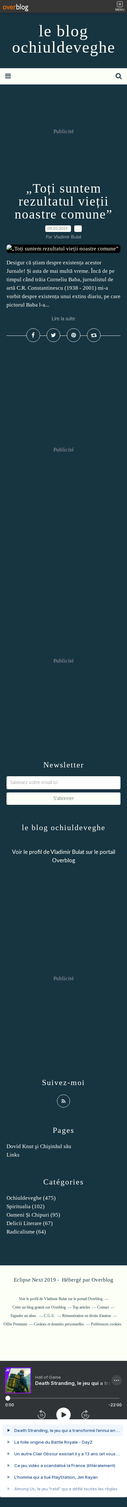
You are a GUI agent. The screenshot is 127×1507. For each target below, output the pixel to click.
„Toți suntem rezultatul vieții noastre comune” (64, 201)
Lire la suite (63, 318)
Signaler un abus (23, 1315)
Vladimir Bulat (67, 852)
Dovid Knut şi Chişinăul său (39, 1146)
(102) (26, 1206)
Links (13, 1155)
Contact (103, 1307)
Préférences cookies (106, 1324)
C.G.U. (49, 1315)
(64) (26, 1232)
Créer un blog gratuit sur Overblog (39, 1307)
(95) (33, 1215)
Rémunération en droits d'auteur (86, 1315)
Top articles (81, 1307)
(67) (30, 1223)
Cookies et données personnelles (59, 1324)
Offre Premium (15, 1324)
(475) (31, 1198)
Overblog (102, 1280)
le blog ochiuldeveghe (63, 39)
